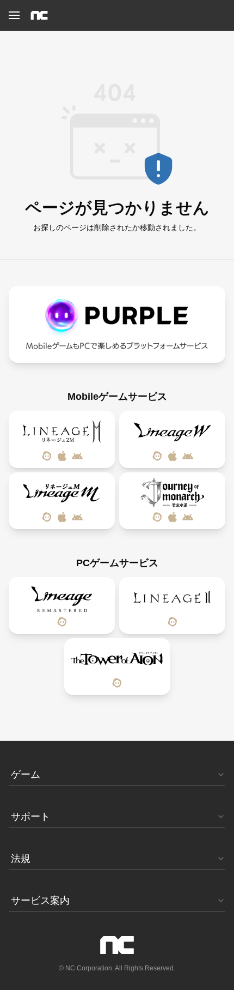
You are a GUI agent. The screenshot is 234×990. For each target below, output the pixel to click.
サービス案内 (40, 900)
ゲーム (25, 774)
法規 (20, 858)
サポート (30, 816)
